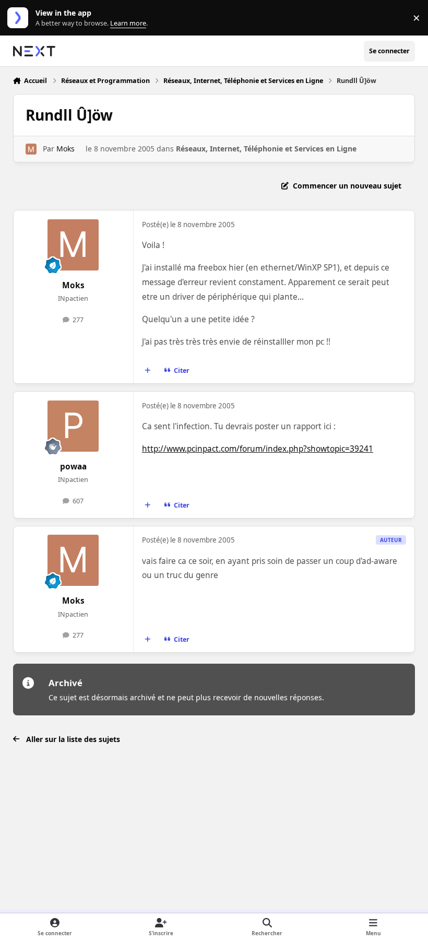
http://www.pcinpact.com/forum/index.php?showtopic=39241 (257, 448)
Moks (65, 149)
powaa (73, 466)
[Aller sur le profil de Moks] (31, 149)
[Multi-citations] (147, 370)
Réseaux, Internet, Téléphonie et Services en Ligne (266, 149)
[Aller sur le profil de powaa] (73, 426)
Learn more (20, 18)
